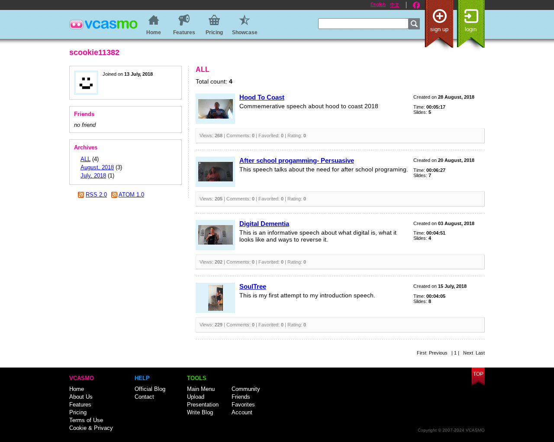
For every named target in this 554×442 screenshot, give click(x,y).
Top (478, 374)
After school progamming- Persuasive (296, 160)
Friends (241, 397)
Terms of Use (86, 420)
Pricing (78, 412)
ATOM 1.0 (131, 194)
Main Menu (201, 389)
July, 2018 (93, 175)
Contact (144, 397)
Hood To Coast (261, 97)
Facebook (416, 5)
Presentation (203, 404)
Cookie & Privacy (91, 428)
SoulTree (252, 286)
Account (242, 412)
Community (246, 389)
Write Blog (200, 412)
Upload (195, 397)
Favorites (243, 404)
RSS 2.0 (96, 194)
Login (471, 29)
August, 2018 (97, 167)
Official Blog (150, 389)
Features (80, 404)
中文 (394, 4)
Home (76, 389)
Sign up (439, 29)
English (378, 4)
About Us (81, 397)
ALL (85, 159)
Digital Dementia (264, 223)
